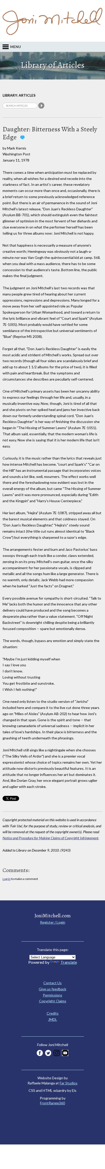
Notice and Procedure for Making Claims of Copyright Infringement (50, 838)
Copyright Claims (52, 1001)
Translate (68, 962)
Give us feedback (52, 989)
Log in (6, 879)
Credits (53, 1013)
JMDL (52, 1019)
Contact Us (52, 983)
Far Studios (68, 1083)
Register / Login (52, 922)
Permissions (52, 995)
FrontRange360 (52, 1103)
